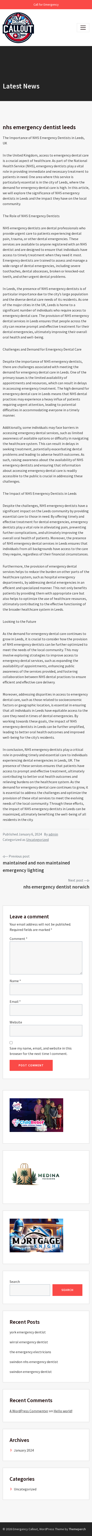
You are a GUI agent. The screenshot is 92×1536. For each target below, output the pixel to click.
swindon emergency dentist (31, 1371)
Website (16, 1022)
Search (15, 1281)
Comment (18, 938)
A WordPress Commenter (29, 1411)
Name (15, 981)
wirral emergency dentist (29, 1342)
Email (15, 1001)
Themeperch (77, 1529)
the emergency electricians (30, 1352)
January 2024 (24, 1450)
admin (53, 834)
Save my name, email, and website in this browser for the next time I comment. (41, 1051)
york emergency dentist (28, 1332)
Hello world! (63, 1411)
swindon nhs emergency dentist (34, 1361)
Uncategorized (37, 839)
